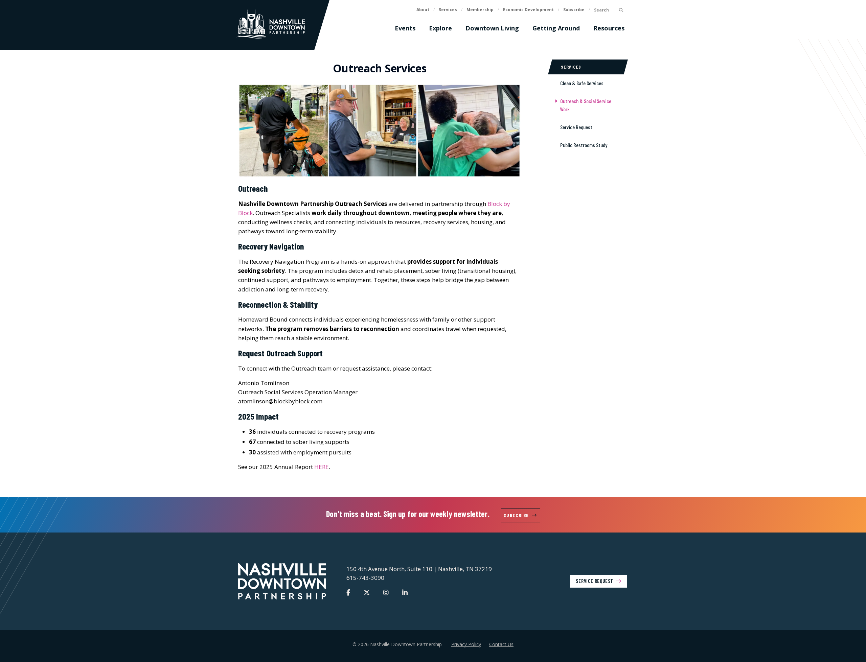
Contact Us (501, 644)
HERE (321, 467)
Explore (440, 28)
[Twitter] (367, 592)
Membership (480, 10)
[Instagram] (386, 592)
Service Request (594, 581)
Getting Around (556, 28)
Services (448, 10)
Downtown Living (492, 28)
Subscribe (574, 10)
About (422, 10)
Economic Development (528, 10)
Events (405, 28)
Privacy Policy (466, 644)
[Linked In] (405, 592)
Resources (608, 28)
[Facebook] (348, 592)
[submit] (621, 10)
